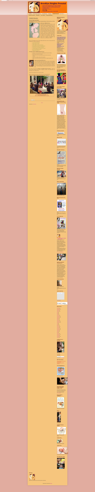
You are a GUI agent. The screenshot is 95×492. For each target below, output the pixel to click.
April (57, 314)
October (58, 310)
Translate (63, 357)
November (58, 316)
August (58, 318)
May (57, 313)
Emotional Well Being (49, 15)
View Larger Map (59, 300)
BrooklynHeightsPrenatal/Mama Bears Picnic (62, 238)
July (57, 312)
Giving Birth (37, 15)
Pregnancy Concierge (32, 15)
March (58, 319)
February (58, 308)
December (58, 328)
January (58, 315)
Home (42, 102)
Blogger (51, 483)
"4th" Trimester (43, 15)
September (58, 309)
